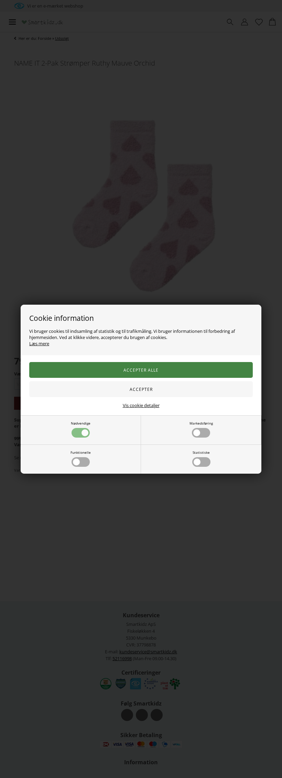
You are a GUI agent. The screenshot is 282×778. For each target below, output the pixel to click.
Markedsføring (201, 423)
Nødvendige (80, 423)
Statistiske (201, 452)
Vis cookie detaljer (141, 405)
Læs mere (39, 343)
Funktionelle (80, 452)
